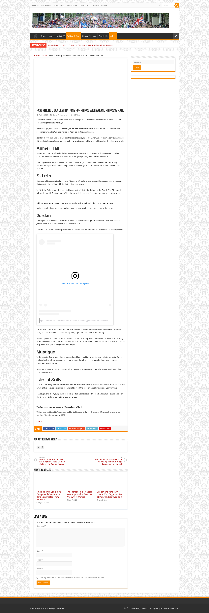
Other (112, 36)
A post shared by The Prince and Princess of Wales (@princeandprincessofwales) (76, 320)
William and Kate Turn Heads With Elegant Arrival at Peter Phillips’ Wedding (110, 494)
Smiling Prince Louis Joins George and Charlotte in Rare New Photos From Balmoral (80, 45)
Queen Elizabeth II (57, 36)
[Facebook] (160, 5)
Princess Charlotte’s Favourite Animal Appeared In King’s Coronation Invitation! (108, 460)
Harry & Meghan (89, 36)
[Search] (177, 5)
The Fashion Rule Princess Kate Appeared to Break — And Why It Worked (79, 494)
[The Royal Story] (100, 19)
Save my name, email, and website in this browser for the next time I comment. (72, 577)
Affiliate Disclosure (100, 5)
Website (40, 569)
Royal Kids (103, 36)
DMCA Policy (46, 5)
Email (40, 560)
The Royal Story (147, 608)
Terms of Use (72, 5)
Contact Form (85, 5)
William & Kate (73, 36)
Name (40, 551)
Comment (41, 526)
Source (39, 421)
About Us (35, 5)
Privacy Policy (59, 5)
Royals (43, 36)
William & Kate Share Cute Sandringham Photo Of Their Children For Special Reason (52, 460)
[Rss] (157, 5)
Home (35, 36)
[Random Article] (176, 36)
